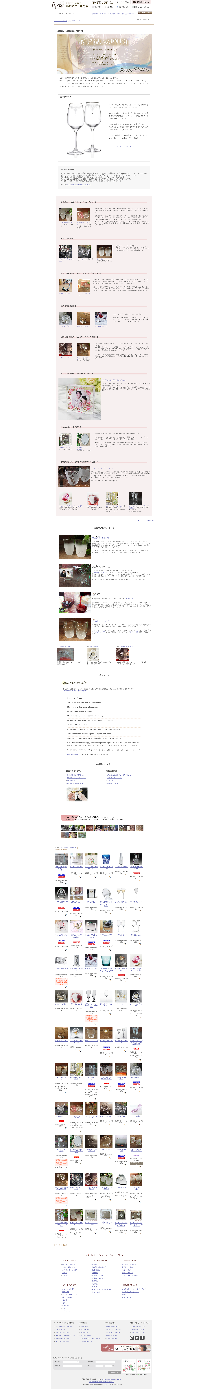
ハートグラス (82, 259)
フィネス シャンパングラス (136, 902)
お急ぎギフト (126, 1297)
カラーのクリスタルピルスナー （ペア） (61, 1224)
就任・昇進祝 (126, 1270)
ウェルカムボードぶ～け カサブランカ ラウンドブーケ (121, 1224)
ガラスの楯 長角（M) (121, 1150)
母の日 (64, 1300)
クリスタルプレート (106, 1149)
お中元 (64, 1273)
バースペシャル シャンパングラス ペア (121, 902)
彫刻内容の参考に (73, 754)
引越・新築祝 (97, 1292)
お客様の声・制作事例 (62, 1338)
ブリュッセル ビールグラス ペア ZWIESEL (91, 1005)
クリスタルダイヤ (64, 326)
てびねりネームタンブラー (66, 223)
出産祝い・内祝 (97, 1276)
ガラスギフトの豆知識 (62, 1332)
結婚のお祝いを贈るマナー (76, 775)
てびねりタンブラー (100, 632)
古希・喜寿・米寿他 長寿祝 (102, 1289)
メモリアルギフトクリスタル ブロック (114, 380)
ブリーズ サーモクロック (61, 969)
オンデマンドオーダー (113, 1332)
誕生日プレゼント (98, 1278)
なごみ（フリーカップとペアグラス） (102, 468)
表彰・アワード (127, 1273)
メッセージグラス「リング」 (91, 1116)
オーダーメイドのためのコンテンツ (67, 1335)
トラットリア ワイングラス (106, 1004)
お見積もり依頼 (86, 1335)
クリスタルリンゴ (92, 506)
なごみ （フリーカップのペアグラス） (106, 1078)
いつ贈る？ (71, 781)
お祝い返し (111, 781)
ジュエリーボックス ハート (67, 260)
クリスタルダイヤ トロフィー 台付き (70, 506)
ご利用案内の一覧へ (87, 1341)
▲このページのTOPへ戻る (146, 520)
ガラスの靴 (136, 1116)
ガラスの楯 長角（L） (121, 1078)
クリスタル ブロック (61, 934)
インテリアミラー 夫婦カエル (84, 448)
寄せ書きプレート (64, 293)
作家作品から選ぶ (111, 1335)
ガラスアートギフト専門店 (60, 21)
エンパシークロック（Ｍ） (61, 1150)
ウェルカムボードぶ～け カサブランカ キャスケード (136, 1224)
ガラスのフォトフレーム (84, 294)
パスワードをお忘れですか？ (125, 14)
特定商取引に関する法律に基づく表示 (101, 1382)
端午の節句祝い (67, 1297)
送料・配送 (84, 1327)
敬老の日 (65, 1306)
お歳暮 (64, 1276)
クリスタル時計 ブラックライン (91, 902)
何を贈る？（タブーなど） (76, 778)
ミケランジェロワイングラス (84, 358)
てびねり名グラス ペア (137, 1188)
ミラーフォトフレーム (61, 1078)
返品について (85, 1329)
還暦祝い (95, 1287)
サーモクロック (121, 1004)
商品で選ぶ (98, 7)
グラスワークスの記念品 (130, 1276)
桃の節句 (65, 1292)
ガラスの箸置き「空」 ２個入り (136, 1150)
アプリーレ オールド (91, 1041)
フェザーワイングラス (66, 357)
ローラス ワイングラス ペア (121, 1041)
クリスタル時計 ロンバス (106, 1041)
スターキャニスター (106, 1116)
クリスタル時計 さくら (121, 969)
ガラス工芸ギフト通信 (138, 1332)
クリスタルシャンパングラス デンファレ (139, 507)
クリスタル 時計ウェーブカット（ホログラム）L (91, 935)
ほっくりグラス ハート (104, 259)
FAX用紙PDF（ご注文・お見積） (91, 1338)
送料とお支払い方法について (145, 19)
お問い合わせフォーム (138, 1327)
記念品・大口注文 (111, 1338)
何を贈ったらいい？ (114, 778)
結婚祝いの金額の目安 (75, 783)
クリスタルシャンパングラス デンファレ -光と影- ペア (136, 1042)
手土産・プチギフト (69, 1264)
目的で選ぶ (110, 7)
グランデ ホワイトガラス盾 (61, 868)
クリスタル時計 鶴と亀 (61, 902)
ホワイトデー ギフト (69, 1295)
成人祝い (95, 1264)
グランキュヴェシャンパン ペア (91, 1150)
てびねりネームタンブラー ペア (76, 1223)
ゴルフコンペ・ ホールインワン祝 (134, 1289)
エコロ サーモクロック (76, 969)
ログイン (112, 14)
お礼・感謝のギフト (69, 1267)
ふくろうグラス (61, 1116)
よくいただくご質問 (138, 1329)
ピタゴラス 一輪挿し (121, 867)
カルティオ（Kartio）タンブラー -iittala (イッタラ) (106, 970)
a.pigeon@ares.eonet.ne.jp (111, 1379)
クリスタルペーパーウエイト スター (76, 902)
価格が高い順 (73, 847)
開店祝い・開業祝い (129, 1267)
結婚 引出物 (96, 1270)
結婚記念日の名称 (113, 783)
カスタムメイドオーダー (113, 1329)
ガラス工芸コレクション (130, 1292)
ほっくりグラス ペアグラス (106, 1188)
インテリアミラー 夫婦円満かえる (76, 1150)
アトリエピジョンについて (64, 1327)
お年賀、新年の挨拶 (69, 1270)
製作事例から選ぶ (124, 7)
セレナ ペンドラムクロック (114, 506)
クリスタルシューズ (101, 326)
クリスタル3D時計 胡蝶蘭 (136, 867)
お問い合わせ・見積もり (141, 7)
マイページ (105, 14)
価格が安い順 (64, 847)
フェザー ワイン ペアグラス (91, 1188)
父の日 (64, 1303)
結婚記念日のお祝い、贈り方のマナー (120, 775)
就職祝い (95, 1281)
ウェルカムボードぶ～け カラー (106, 1222)
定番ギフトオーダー (112, 1327)
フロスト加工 (134, 632)
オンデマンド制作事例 (62, 1341)
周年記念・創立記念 (129, 1264)
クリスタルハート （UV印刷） (76, 935)
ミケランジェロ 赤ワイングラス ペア (61, 1188)
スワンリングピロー (61, 1004)
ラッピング (84, 1332)
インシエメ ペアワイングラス (121, 934)
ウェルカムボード (64, 447)
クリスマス (66, 1311)
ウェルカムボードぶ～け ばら (91, 1223)
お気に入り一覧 (96, 14)
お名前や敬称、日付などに (75, 690)
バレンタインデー (68, 1289)
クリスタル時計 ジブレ (91, 1078)
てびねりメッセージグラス (101, 621)
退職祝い (95, 1284)
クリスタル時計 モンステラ (76, 867)
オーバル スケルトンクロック (76, 1041)
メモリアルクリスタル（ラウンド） (106, 903)
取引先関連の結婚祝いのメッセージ (79, 185)
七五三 (64, 1308)
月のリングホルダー (83, 326)
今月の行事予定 (60, 1329)
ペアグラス (129, 599)
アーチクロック (121, 1187)
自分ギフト (126, 1295)
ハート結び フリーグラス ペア (84, 223)
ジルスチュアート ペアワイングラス (122, 146)
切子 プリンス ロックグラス (106, 867)
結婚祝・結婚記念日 (99, 1267)
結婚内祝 (95, 1273)
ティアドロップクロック (136, 1004)
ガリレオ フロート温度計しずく (91, 867)
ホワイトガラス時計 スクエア (106, 934)
